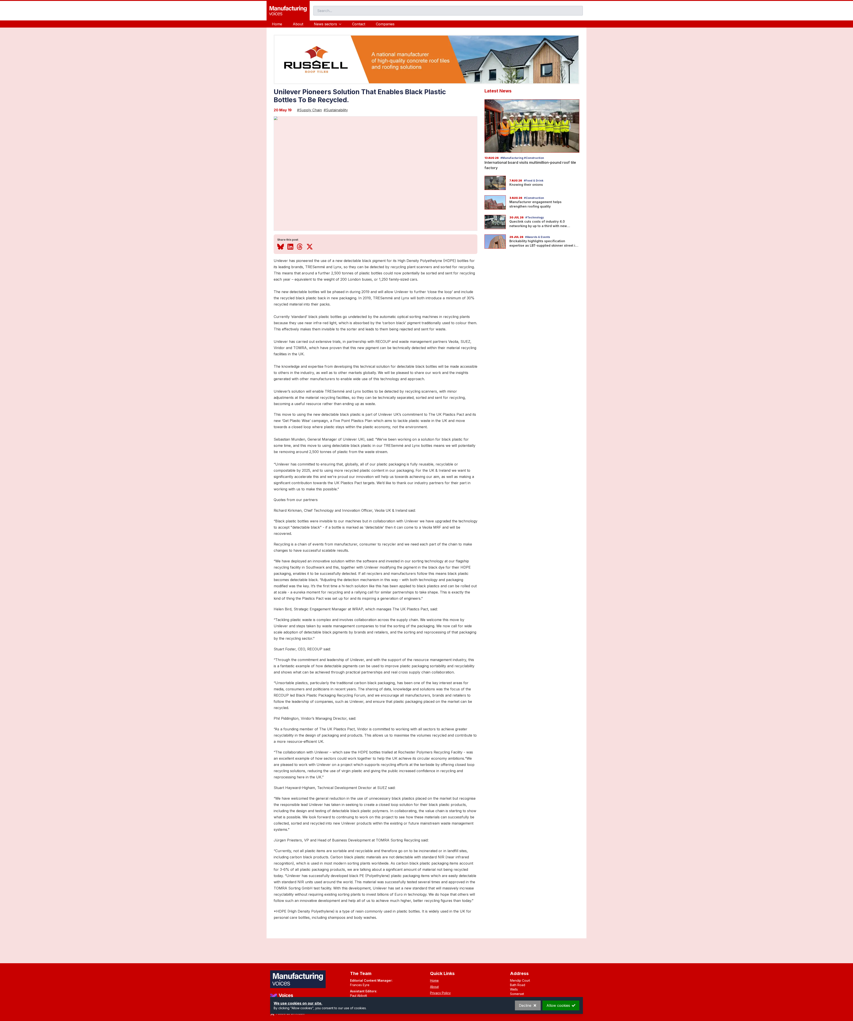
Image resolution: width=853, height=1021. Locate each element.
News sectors (325, 24)
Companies (385, 24)
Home (277, 24)
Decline (525, 1005)
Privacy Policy (440, 993)
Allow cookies (558, 1005)
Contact (358, 24)
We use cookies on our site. (298, 1003)
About (298, 24)
